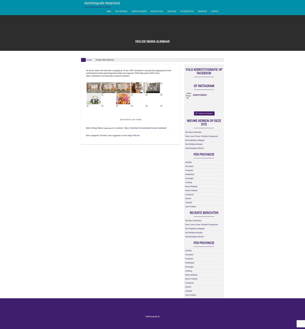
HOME (108, 11)
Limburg (188, 182)
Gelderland (189, 174)
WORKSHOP (202, 11)
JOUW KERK (171, 11)
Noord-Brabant (191, 186)
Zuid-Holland (190, 206)
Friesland (189, 170)
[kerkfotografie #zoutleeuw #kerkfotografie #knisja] (190, 102)
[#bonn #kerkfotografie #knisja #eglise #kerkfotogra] (199, 106)
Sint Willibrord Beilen (194, 144)
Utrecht (188, 198)
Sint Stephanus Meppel (195, 140)
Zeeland (188, 202)
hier (138, 135)
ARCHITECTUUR (157, 11)
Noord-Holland (191, 190)
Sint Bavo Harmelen (193, 132)
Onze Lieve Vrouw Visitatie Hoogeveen (201, 136)
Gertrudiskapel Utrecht (194, 148)
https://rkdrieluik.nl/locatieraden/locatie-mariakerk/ (145, 128)
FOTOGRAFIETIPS (187, 11)
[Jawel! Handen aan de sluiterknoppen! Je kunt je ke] (190, 106)
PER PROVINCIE (121, 11)
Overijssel (189, 194)
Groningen (189, 178)
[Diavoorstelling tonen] (130, 119)
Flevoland (189, 166)
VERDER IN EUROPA (139, 11)
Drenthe (188, 162)
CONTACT (215, 11)
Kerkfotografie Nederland (102, 3)
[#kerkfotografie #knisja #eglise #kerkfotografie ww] (199, 109)
